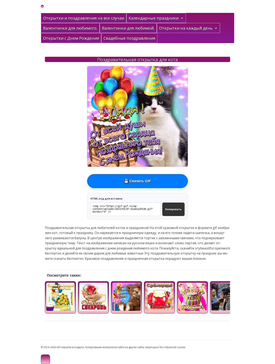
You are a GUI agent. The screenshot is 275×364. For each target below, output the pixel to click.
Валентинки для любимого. (70, 28)
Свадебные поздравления (129, 38)
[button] (182, 18)
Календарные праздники (154, 18)
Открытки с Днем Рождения (71, 38)
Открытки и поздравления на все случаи (83, 18)
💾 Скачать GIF (137, 181)
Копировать (173, 209)
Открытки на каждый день (186, 28)
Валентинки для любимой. (128, 28)
